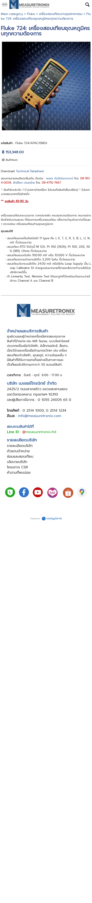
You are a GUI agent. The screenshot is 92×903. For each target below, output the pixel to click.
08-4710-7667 (51, 182)
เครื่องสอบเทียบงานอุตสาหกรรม (60, 14)
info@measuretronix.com (39, 416)
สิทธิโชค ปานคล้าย (24, 182)
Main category (12, 14)
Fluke (31, 14)
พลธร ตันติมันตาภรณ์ (59, 178)
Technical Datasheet (30, 171)
